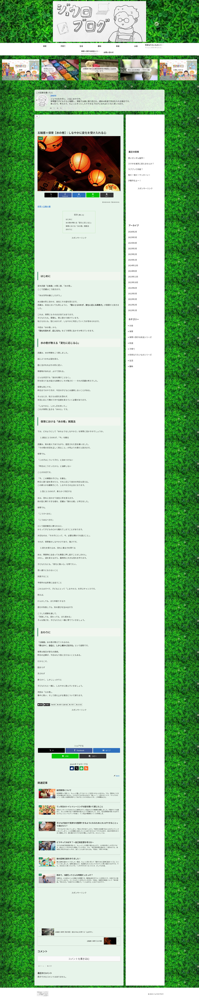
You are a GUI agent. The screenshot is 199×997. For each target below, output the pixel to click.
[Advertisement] (79, 123)
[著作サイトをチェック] (51, 108)
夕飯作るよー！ (134, 180)
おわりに (69, 229)
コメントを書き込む (79, 958)
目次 (76, 214)
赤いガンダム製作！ (136, 158)
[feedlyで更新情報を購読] (57, 108)
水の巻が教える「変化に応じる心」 (79, 222)
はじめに (69, 219)
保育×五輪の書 (44, 206)
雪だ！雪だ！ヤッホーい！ (139, 175)
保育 (41, 704)
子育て (47, 704)
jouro (53, 95)
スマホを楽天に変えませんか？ (141, 163)
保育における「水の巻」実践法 (77, 226)
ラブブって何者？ (135, 169)
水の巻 (80, 704)
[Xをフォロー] (54, 108)
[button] (106, 195)
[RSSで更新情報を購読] (60, 108)
